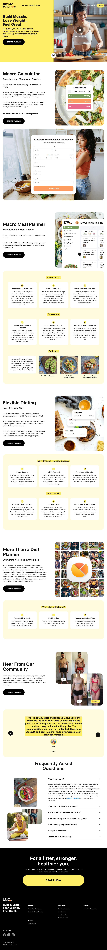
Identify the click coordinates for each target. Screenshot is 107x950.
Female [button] (36, 150)
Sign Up (100, 5)
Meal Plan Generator (35, 909)
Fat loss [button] (37, 182)
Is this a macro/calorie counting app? (64, 812)
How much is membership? (60, 837)
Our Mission (32, 924)
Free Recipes (62, 912)
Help (13, 942)
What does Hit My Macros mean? (63, 806)
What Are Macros (73, 798)
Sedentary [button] (37, 174)
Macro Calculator (79, 294)
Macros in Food (63, 918)
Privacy (9, 942)
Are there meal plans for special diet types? (67, 818)
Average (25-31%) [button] (39, 166)
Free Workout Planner (35, 912)
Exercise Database (90, 909)
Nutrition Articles (63, 909)
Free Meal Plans (63, 915)
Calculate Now (53, 188)
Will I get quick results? (58, 831)
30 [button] (56, 150)
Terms (4, 942)
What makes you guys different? (62, 824)
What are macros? (56, 779)
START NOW (53, 880)
